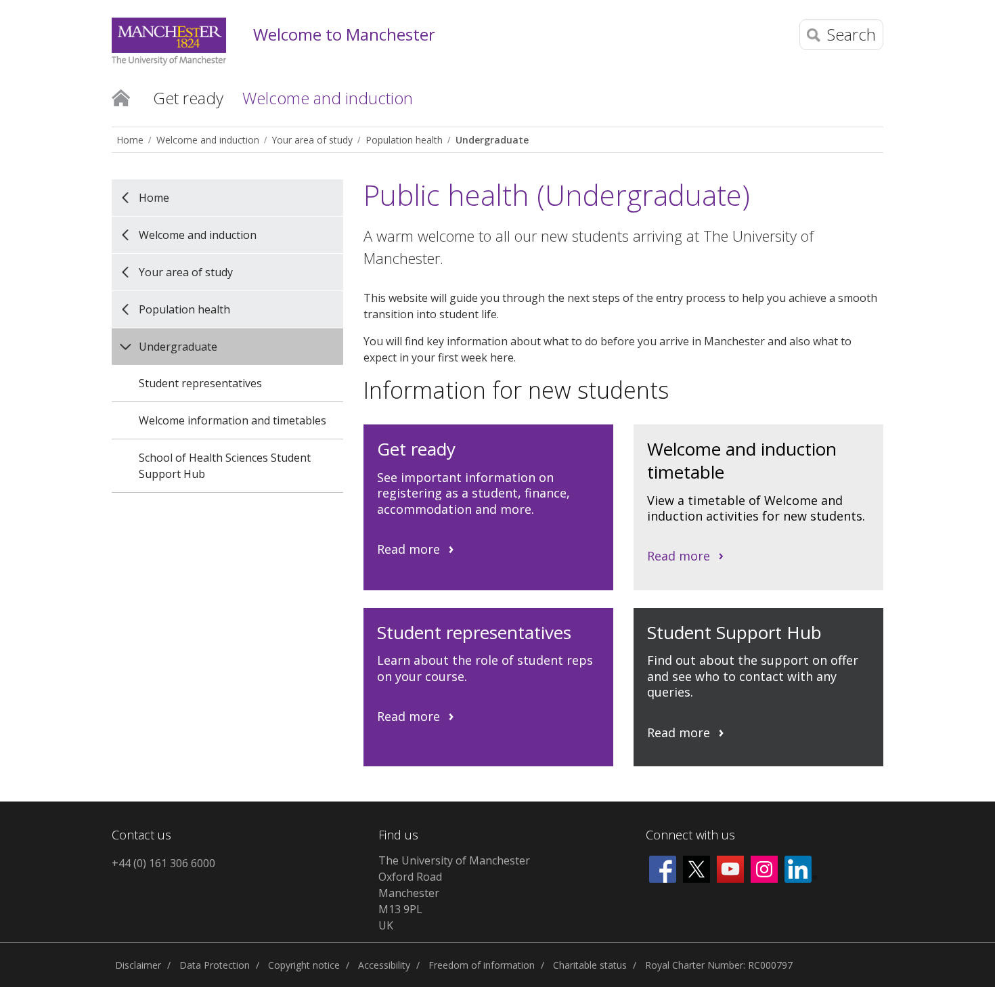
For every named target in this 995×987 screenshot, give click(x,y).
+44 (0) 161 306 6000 (163, 863)
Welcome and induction (207, 139)
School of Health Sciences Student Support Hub (225, 465)
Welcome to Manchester (344, 35)
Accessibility (384, 965)
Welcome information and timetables (232, 420)
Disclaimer (138, 965)
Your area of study (312, 139)
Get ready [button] (188, 98)
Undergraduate (492, 139)
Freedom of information (481, 965)
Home (121, 96)
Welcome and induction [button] (327, 98)
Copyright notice (304, 965)
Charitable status (590, 965)
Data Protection (214, 965)
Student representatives (200, 383)
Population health (404, 139)
